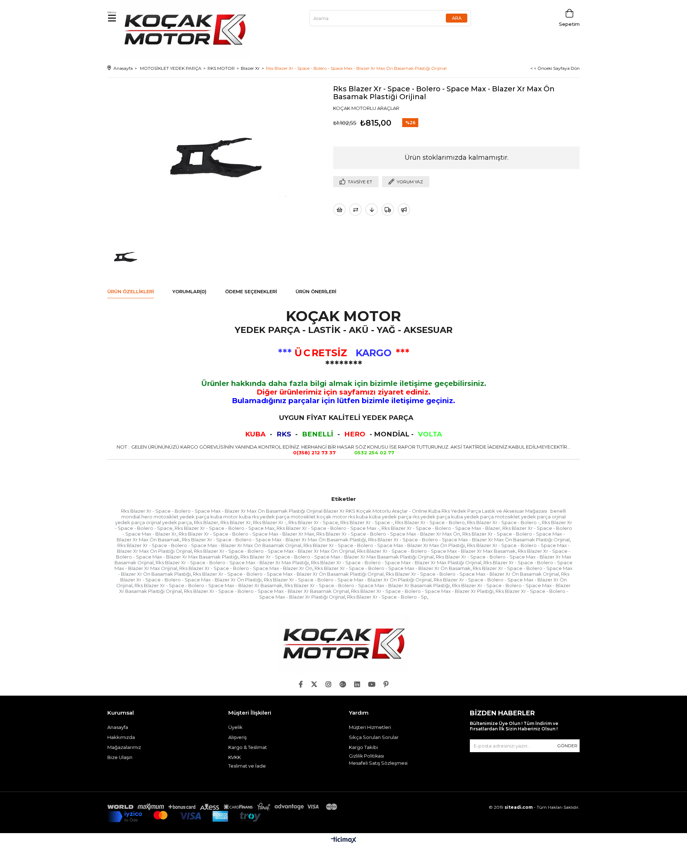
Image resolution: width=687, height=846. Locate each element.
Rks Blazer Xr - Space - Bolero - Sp (387, 597)
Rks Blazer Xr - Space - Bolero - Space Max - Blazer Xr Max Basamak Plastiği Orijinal (337, 557)
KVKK (234, 757)
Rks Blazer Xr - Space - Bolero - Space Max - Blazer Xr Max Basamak (436, 551)
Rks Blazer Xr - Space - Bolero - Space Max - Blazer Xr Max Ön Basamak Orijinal (209, 545)
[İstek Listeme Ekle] (339, 209)
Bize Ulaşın (119, 757)
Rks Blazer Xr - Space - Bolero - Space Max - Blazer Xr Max (246, 534)
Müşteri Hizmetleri (370, 727)
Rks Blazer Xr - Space (313, 522)
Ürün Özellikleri (130, 291)
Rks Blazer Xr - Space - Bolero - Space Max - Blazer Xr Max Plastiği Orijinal (396, 562)
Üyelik (235, 727)
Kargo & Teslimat (247, 747)
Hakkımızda (121, 737)
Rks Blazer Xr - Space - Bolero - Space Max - (328, 528)
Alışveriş (237, 737)
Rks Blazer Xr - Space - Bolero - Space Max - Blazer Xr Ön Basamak (393, 568)
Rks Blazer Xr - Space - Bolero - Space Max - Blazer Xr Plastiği (422, 591)
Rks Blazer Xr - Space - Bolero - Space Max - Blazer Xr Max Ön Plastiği (384, 545)
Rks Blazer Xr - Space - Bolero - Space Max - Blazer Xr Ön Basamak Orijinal (472, 574)
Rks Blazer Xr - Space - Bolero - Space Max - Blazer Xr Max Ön (388, 534)
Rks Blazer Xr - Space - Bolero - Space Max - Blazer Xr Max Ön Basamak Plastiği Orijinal (469, 539)
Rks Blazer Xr (235, 522)
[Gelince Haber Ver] (404, 209)
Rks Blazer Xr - (269, 522)
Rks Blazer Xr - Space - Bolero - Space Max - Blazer (440, 528)
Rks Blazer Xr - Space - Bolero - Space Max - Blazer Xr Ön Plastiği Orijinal (348, 579)
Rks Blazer (206, 522)
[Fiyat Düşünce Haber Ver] (371, 209)
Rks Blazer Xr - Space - (366, 522)
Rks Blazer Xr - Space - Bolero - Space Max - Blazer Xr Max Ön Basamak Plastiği (274, 539)
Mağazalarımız (124, 747)
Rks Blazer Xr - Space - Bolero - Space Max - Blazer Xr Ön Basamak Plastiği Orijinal (288, 574)
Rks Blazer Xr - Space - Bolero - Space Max (224, 528)
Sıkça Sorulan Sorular (374, 737)
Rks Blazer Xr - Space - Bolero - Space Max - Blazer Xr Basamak (208, 585)
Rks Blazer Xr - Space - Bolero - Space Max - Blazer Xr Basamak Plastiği (367, 585)
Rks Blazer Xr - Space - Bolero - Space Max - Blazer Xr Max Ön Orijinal (274, 551)
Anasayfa (117, 727)
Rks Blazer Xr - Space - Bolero (430, 522)
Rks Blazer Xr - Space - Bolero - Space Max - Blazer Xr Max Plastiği (232, 562)
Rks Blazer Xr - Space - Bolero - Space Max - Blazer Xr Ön (245, 568)
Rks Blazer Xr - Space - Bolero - (503, 522)
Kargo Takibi (363, 747)
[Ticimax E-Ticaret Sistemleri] (343, 840)
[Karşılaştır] (355, 209)
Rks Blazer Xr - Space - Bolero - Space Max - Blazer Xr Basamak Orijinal (266, 591)
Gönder (567, 745)
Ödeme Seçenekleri (251, 291)
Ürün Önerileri (316, 291)
